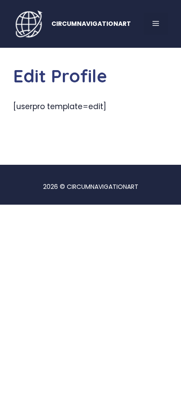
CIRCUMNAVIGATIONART (91, 23)
